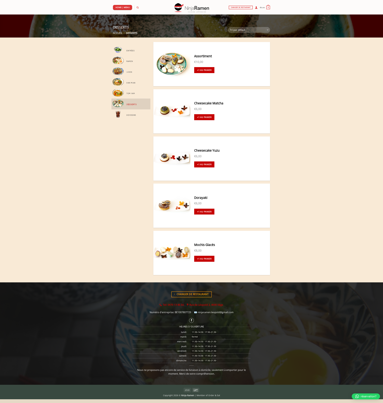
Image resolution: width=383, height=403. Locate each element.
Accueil (117, 33)
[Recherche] (138, 7)
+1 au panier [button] (204, 70)
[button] (265, 7)
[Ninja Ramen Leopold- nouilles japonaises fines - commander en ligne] (191, 7)
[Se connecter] (256, 7)
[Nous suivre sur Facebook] (191, 320)
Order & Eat (214, 395)
